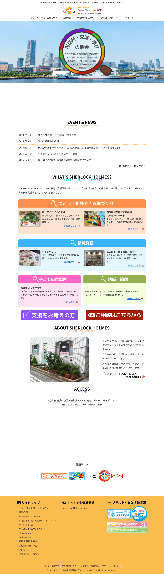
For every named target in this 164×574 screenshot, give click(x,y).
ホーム (46, 566)
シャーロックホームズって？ (34, 508)
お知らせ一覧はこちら (133, 166)
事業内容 (23, 512)
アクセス (23, 549)
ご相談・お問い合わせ (30, 545)
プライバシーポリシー (30, 554)
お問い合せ (95, 566)
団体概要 (84, 566)
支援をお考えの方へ (29, 541)
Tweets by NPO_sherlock (74, 508)
